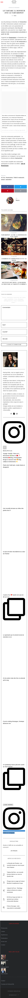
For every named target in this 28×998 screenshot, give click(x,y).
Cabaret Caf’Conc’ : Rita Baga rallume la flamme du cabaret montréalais (14, 890)
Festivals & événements (14, 7)
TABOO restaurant (18, 177)
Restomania (12, 37)
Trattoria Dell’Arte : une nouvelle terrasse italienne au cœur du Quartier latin (15, 874)
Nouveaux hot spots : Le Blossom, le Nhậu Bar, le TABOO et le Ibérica (14, 283)
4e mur (3, 177)
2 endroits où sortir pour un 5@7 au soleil (14, 259)
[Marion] (14, 963)
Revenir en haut (13, 995)
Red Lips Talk (18, 130)
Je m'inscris (14, 850)
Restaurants (4, 928)
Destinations (4, 938)
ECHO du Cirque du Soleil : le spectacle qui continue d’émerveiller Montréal (14, 899)
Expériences (4, 934)
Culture (3, 931)
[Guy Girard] (14, 970)
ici (14, 144)
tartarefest (8, 179)
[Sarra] (14, 957)
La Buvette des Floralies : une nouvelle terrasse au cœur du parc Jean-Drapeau (15, 865)
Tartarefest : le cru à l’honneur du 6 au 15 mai (14, 235)
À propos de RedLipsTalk (7, 984)
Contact (3, 944)
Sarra (15, 15)
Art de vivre (4, 941)
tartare (3, 179)
